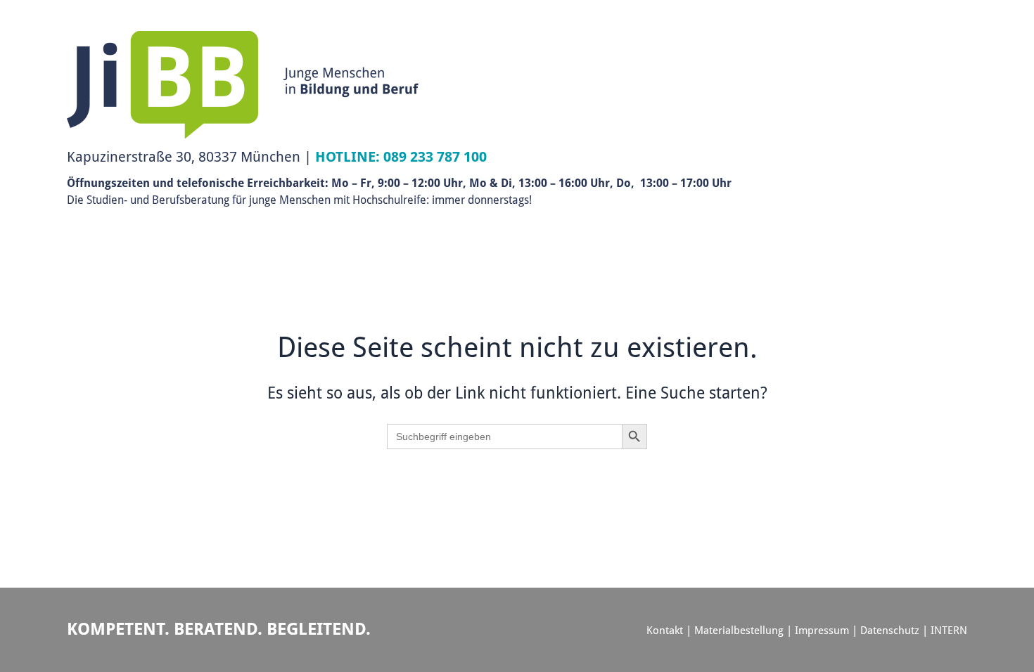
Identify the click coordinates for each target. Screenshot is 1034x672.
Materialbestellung (739, 630)
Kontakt (664, 630)
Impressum (822, 630)
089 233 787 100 (435, 156)
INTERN (949, 630)
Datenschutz (889, 630)
